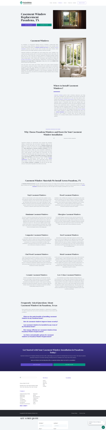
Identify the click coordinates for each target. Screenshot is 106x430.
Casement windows (58, 95)
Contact (74, 2)
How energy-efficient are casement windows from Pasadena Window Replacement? (39, 331)
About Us (70, 2)
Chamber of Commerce (25, 403)
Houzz (21, 398)
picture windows (81, 109)
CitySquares (35, 398)
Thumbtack (22, 399)
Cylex (34, 402)
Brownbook (35, 400)
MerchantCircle (36, 396)
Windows (60, 2)
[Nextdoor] (26, 405)
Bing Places (22, 395)
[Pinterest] (21, 405)
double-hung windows (26, 59)
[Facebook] (24, 405)
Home (51, 2)
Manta (34, 395)
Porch (34, 403)
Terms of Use (82, 413)
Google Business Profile (25, 393)
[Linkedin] (20, 405)
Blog (44, 384)
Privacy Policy (74, 413)
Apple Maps (22, 396)
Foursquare (22, 402)
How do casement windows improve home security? (40, 322)
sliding (61, 99)
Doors (65, 2)
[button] (56, 3)
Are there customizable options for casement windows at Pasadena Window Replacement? (38, 336)
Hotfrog (34, 399)
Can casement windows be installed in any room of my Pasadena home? (39, 326)
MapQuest (35, 393)
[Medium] (25, 405)
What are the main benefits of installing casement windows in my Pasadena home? (39, 317)
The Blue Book (23, 400)
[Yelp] (22, 405)
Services (54, 2)
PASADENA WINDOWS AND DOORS (53, 129)
